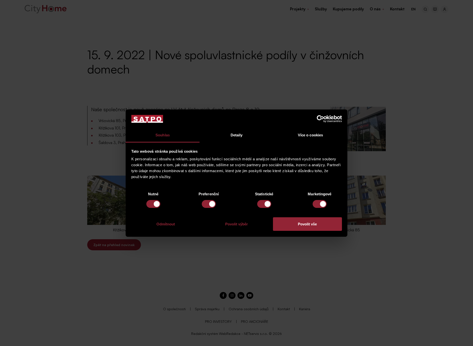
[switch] (209, 204)
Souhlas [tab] (162, 135)
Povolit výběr (236, 224)
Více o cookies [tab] (310, 135)
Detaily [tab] (237, 135)
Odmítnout (165, 224)
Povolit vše (307, 224)
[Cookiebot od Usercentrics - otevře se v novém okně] (320, 119)
